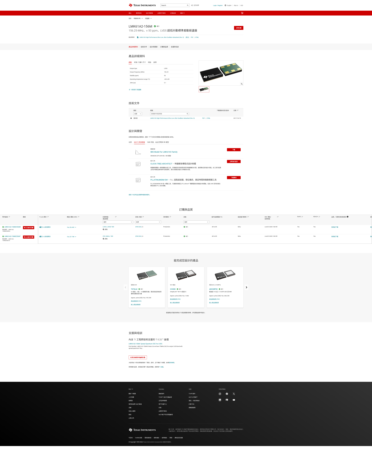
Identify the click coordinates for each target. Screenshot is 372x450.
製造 (130, 414)
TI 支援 (161, 367)
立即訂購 (238, 28)
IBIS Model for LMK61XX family (163, 152)
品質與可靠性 (163, 411)
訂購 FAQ (191, 404)
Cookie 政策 (138, 437)
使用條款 (171, 362)
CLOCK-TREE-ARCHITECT (161, 164)
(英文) (187, 37)
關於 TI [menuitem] (182, 13)
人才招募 (131, 397)
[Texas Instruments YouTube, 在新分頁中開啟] (234, 400)
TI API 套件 (192, 393)
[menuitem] (242, 13)
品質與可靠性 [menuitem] (162, 13)
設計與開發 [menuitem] (149, 13)
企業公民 (131, 418)
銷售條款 (156, 437)
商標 (171, 437)
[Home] (142, 5)
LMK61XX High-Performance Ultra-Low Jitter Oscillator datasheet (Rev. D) (162, 37)
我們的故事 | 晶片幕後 (135, 404)
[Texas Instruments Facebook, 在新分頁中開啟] (227, 394)
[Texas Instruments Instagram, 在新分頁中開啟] (220, 394)
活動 (130, 407)
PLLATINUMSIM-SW (159, 180)
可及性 (131, 437)
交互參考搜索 (163, 400)
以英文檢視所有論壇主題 (137, 357)
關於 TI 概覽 (132, 393)
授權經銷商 (192, 407)
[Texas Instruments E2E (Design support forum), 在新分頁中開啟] (227, 400)
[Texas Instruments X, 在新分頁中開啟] (234, 394)
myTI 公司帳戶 (193, 397)
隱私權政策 (148, 437)
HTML (197, 37)
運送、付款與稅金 (194, 400)
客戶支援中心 (163, 404)
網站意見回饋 (179, 437)
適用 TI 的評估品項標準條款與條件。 (140, 195)
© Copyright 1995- (136, 442)
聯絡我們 (161, 393)
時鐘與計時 (137, 18)
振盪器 (147, 18)
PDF (192, 37)
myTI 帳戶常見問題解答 (166, 414)
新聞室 (131, 400)
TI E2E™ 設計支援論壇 (165, 397)
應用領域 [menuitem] (138, 13)
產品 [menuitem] (130, 13)
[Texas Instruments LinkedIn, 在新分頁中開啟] (220, 400)
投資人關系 (132, 411)
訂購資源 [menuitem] (173, 13)
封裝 (160, 407)
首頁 (130, 18)
